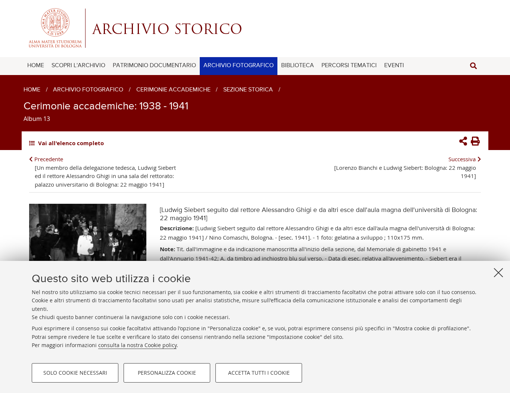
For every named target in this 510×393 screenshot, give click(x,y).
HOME (35, 66)
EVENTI (394, 66)
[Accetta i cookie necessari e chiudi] (498, 272)
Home (32, 90)
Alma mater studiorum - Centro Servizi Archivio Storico (255, 28)
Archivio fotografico (88, 90)
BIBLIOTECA (297, 66)
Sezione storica (248, 90)
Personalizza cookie (167, 372)
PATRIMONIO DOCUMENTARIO (154, 66)
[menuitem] (36, 66)
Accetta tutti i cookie (259, 372)
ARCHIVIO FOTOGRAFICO (238, 66)
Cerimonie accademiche (173, 90)
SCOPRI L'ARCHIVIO (78, 66)
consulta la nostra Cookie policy (137, 345)
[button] (473, 66)
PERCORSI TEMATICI (349, 66)
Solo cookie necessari (75, 372)
